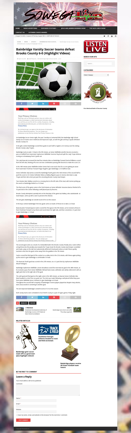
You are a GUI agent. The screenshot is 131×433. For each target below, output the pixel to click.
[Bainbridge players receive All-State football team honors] (71, 343)
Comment (19, 384)
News (26, 42)
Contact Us (20, 32)
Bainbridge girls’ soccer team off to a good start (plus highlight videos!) (25, 354)
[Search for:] (99, 63)
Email (18, 404)
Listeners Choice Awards (37, 32)
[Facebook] (108, 36)
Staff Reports (32, 59)
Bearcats (24, 303)
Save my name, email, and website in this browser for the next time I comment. (42, 415)
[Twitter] (104, 36)
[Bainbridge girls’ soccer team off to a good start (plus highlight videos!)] (26, 337)
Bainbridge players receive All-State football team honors (71, 365)
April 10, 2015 (22, 59)
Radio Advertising (30, 28)
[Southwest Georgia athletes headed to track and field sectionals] (48, 329)
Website (18, 409)
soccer (32, 303)
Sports (33, 42)
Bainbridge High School (46, 59)
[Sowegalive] (65, 25)
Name (18, 398)
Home (18, 28)
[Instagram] (115, 36)
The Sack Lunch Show (97, 28)
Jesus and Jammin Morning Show (73, 28)
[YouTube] (112, 36)
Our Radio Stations (48, 28)
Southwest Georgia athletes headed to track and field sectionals (48, 339)
